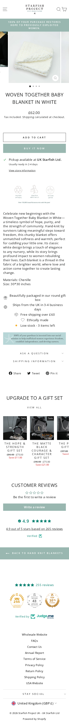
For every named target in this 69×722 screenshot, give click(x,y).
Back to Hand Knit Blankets (37, 553)
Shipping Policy (34, 677)
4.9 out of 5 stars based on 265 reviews (34, 529)
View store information (22, 170)
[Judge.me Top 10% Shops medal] (52, 600)
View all (34, 407)
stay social (34, 694)
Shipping (28, 117)
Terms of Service (34, 659)
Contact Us (34, 647)
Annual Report (34, 653)
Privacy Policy (34, 665)
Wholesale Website (34, 634)
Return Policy (34, 671)
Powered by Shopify (34, 719)
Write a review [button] (34, 507)
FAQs (34, 641)
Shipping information (34, 361)
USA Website (34, 683)
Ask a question (34, 353)
